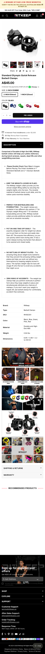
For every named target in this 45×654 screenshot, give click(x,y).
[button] (41, 15)
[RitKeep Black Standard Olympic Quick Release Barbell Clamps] (5, 65)
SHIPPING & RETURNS (13, 468)
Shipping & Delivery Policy (13, 649)
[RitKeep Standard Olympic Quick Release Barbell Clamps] (13, 65)
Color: (8, 100)
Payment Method (10, 651)
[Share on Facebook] (17, 71)
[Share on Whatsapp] (30, 71)
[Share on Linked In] (27, 71)
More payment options (22, 127)
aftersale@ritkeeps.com (11, 616)
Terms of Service (34, 651)
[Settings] (37, 15)
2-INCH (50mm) (10, 94)
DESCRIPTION (10, 145)
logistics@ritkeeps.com (10, 622)
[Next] (40, 40)
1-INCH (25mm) (27, 94)
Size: (10, 90)
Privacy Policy (22, 651)
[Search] (7, 15)
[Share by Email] (33, 71)
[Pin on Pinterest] (23, 71)
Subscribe (37, 579)
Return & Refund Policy (32, 649)
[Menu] (3, 15)
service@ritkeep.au (9, 609)
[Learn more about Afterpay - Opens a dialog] (38, 87)
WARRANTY (9, 475)
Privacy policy (19, 583)
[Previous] (4, 40)
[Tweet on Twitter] (20, 71)
